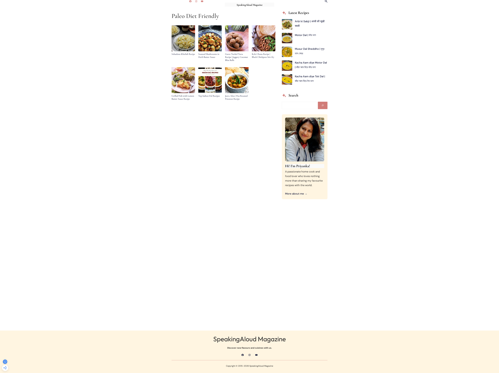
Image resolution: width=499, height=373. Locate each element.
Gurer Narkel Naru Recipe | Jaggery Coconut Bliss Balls (236, 57)
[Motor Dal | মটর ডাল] (287, 39)
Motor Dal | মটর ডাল (306, 35)
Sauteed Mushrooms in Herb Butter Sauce (208, 55)
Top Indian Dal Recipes (209, 95)
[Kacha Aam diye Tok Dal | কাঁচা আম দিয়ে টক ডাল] (287, 80)
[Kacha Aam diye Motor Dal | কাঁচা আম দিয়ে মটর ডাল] (287, 66)
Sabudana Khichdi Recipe (183, 54)
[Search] (322, 105)
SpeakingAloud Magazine (249, 4)
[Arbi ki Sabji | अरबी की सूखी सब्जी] (287, 25)
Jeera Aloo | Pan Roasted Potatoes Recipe (236, 97)
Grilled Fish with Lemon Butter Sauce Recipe (183, 97)
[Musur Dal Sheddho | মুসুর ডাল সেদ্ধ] (287, 52)
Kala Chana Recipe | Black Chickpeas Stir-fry (263, 55)
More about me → (296, 193)
